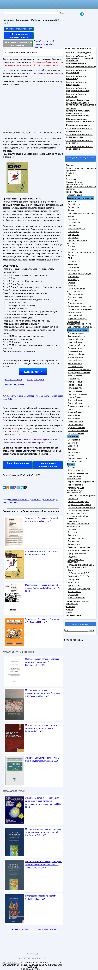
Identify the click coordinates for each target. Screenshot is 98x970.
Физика (71, 210)
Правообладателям (14, 385)
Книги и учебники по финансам (76, 95)
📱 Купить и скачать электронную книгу (18, 35)
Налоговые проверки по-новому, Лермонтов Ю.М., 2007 (40, 897)
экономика (36, 500)
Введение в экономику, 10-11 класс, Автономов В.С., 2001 (42, 553)
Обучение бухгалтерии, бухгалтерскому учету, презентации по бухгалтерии (81, 102)
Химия (71, 216)
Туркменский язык (76, 428)
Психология (73, 267)
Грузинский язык (75, 421)
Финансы (72, 449)
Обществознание (76, 294)
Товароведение (75, 461)
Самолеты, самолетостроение (82, 495)
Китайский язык (75, 412)
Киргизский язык (75, 424)
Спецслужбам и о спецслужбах (75, 560)
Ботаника (72, 249)
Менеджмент (74, 440)
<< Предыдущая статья (19, 929)
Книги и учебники (74, 192)
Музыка (71, 283)
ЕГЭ (68, 176)
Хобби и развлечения (78, 473)
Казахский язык (75, 382)
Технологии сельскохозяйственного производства (78, 523)
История (72, 261)
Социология (73, 235)
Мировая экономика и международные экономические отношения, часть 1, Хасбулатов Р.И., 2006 (43, 865)
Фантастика (73, 570)
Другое (69, 609)
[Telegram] (18, 487)
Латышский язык (75, 388)
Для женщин (73, 541)
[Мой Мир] (11, 487)
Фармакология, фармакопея (81, 482)
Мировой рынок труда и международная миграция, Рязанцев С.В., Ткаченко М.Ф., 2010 (42, 693)
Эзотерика (73, 467)
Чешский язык (74, 397)
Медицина (72, 556)
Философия (73, 270)
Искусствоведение (76, 228)
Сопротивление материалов (81, 327)
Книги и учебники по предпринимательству (77, 89)
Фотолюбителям (75, 470)
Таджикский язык (76, 434)
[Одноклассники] (7, 487)
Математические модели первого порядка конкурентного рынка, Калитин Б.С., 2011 (41, 728)
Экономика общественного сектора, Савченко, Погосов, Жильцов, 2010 (42, 759)
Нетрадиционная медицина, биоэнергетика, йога (80, 566)
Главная (70, 165)
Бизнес (71, 455)
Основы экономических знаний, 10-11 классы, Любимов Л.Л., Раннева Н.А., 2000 (43, 588)
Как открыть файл (35, 380)
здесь (40, 73)
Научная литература (77, 318)
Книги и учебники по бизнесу (81, 67)
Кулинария (73, 595)
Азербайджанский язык (79, 373)
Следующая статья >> (48, 929)
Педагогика (73, 238)
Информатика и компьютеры (81, 213)
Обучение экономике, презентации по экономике (80, 120)
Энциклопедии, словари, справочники (77, 602)
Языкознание (74, 418)
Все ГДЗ (70, 173)
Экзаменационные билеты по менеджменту (79, 136)
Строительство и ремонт (79, 505)
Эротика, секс (74, 585)
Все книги (70, 607)
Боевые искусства (76, 598)
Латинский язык (75, 348)
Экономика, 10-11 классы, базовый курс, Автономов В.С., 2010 (41, 519)
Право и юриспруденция (79, 273)
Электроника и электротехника (74, 477)
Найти (69, 612)
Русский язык (74, 204)
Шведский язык (75, 400)
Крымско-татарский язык (79, 370)
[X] (25, 487)
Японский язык (75, 403)
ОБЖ (70, 258)
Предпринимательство (78, 458)
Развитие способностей (79, 547)
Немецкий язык (75, 342)
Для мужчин (73, 579)
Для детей (72, 225)
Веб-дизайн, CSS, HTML (79, 576)
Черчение (72, 264)
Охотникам (73, 498)
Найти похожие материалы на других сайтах (18, 43)
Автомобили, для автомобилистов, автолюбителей (75, 490)
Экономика (73, 446)
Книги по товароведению (79, 52)
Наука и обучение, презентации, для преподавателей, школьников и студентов (81, 185)
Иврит (71, 409)
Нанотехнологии (75, 485)
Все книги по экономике (78, 49)
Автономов (48, 500)
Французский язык (76, 336)
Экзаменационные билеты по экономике (79, 148)
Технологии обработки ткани (81, 508)
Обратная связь (73, 615)
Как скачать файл (13, 380)
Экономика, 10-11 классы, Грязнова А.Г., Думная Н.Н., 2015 (42, 620)
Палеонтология (75, 297)
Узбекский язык (75, 363)
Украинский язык (75, 351)
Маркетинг (72, 443)
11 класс (14, 503)
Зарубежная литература (79, 306)
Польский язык (75, 391)
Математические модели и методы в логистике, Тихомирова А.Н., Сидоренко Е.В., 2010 (42, 662)
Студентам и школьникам (80, 309)
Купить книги (33, 371)
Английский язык (76, 333)
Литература (73, 207)
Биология (72, 219)
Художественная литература (81, 252)
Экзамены (71, 179)
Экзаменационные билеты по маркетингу (79, 130)
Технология (73, 231)
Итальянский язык (76, 345)
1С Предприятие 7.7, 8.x (79, 573)
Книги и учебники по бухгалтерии (76, 71)
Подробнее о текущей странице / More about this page (44, 44)
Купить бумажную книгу (18, 463)
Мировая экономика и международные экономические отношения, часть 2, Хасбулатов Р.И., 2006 (43, 832)
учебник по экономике (18, 500)
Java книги (73, 535)
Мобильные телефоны (78, 502)
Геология (72, 529)
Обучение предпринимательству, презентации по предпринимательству (78, 111)
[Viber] (14, 487)
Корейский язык (75, 366)
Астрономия (73, 276)
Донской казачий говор (78, 406)
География (73, 300)
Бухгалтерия (74, 452)
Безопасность (74, 592)
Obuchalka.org (11, 963)
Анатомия (72, 246)
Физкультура (73, 280)
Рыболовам (73, 582)
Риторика (72, 255)
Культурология (74, 312)
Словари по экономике (78, 125)
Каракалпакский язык (78, 431)
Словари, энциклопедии (79, 588)
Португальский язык (77, 394)
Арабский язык (75, 376)
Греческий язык (75, 385)
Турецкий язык (74, 379)
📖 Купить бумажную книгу (19, 29)
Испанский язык (75, 339)
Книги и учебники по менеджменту (76, 83)
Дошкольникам (75, 195)
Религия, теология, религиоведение (76, 290)
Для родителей (75, 315)
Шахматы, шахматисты (79, 550)
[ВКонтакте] (4, 487)
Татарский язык (75, 360)
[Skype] (22, 487)
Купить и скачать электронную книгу (48, 464)
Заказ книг (72, 532)
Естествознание (75, 303)
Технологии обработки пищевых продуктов (78, 512)
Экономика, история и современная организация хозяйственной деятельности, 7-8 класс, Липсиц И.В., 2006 (43, 802)
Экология (72, 286)
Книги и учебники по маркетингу (76, 77)
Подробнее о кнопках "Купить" (23, 53)
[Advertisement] (24, 109)
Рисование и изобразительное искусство (80, 322)
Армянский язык (75, 357)
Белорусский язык (76, 354)
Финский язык (74, 415)
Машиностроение (76, 538)
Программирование (77, 553)
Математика (73, 201)
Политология (74, 222)
